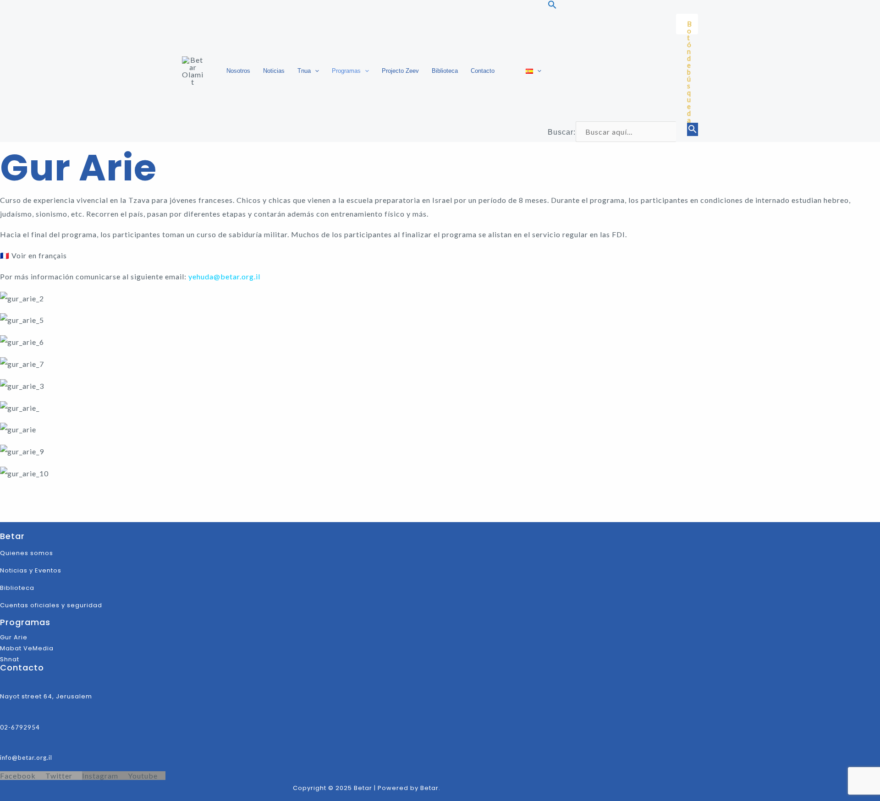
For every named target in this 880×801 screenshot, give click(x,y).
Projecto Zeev (400, 70)
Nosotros (238, 70)
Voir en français (39, 255)
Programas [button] (346, 70)
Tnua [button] (304, 70)
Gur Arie (14, 637)
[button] (315, 71)
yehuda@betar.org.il (224, 276)
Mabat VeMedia (27, 648)
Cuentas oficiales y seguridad (51, 605)
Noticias (274, 70)
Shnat (9, 659)
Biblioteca (445, 70)
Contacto (483, 70)
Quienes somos (26, 553)
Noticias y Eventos (30, 570)
